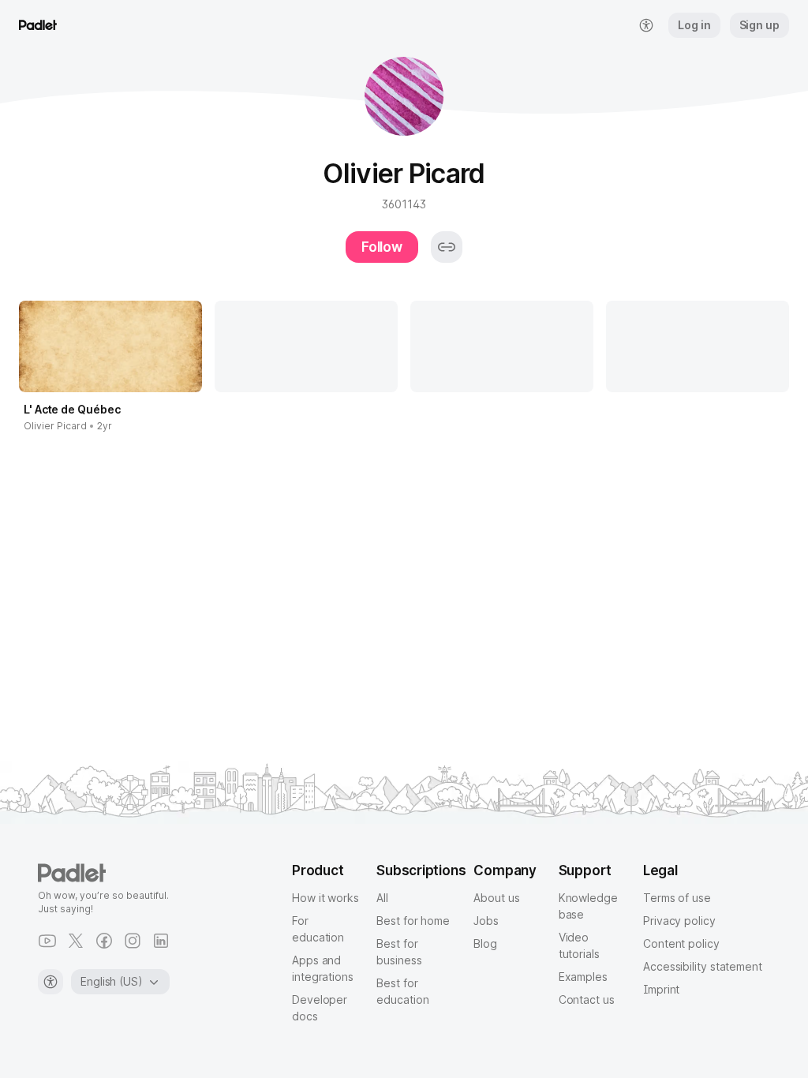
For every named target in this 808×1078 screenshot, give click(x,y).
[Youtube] (47, 940)
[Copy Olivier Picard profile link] (446, 247)
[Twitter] (75, 940)
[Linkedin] (161, 940)
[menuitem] (646, 25)
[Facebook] (104, 940)
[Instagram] (132, 940)
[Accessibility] (50, 981)
